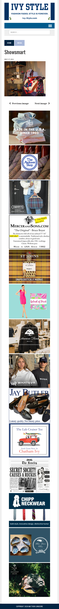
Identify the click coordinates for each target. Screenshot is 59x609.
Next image (41, 103)
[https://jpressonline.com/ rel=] (29, 142)
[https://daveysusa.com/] (29, 212)
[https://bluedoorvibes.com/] (29, 560)
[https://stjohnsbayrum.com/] (29, 281)
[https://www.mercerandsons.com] (29, 247)
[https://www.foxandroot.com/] (29, 594)
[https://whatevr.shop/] (29, 386)
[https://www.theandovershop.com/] (29, 177)
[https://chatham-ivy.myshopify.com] (29, 455)
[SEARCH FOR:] (29, 31)
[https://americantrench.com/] (29, 351)
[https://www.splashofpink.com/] (29, 316)
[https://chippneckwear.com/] (29, 525)
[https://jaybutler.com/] (29, 420)
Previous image (20, 103)
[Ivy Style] (29, 11)
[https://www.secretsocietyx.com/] (29, 490)
